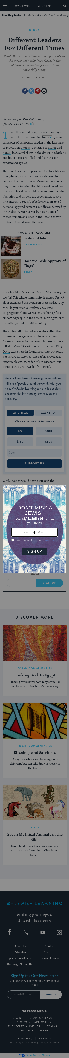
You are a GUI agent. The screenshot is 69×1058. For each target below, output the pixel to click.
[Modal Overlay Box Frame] (34, 529)
